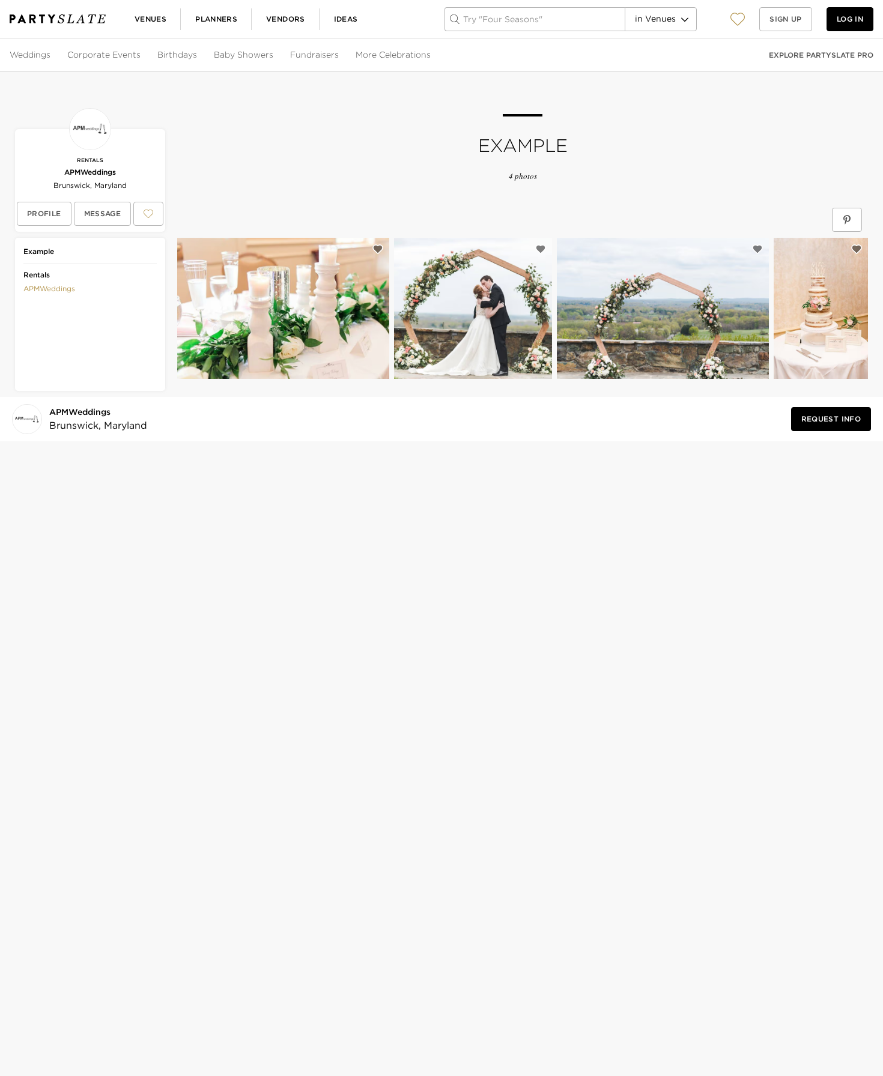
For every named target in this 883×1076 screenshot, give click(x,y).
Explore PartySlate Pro (821, 54)
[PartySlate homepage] (58, 18)
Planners (216, 18)
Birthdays (177, 54)
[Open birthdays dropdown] (198, 55)
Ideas (346, 18)
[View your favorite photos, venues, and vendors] (737, 19)
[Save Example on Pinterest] (847, 220)
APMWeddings (90, 172)
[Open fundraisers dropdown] (340, 55)
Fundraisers (314, 54)
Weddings (30, 54)
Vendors (285, 18)
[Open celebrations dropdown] (432, 55)
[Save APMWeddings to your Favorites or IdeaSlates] (148, 214)
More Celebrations (393, 54)
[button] (737, 19)
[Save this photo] (377, 249)
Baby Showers (243, 54)
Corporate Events (104, 54)
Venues (150, 18)
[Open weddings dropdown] (51, 55)
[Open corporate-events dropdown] (142, 55)
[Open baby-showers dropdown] (274, 55)
